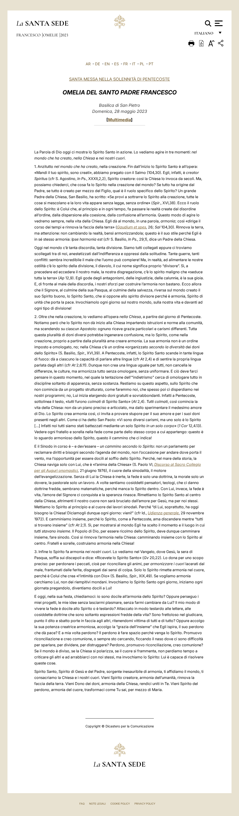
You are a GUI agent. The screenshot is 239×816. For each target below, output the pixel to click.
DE (97, 64)
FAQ (81, 803)
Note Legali (97, 803)
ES (116, 64)
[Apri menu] (218, 23)
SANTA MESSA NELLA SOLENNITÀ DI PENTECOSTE (119, 79)
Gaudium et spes (131, 227)
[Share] (221, 44)
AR (88, 64)
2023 (64, 35)
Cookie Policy (120, 803)
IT (133, 64)
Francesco (29, 35)
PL (142, 64)
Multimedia (119, 119)
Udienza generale (163, 513)
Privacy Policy (144, 803)
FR (125, 64)
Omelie (51, 35)
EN (107, 64)
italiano (205, 34)
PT (151, 64)
